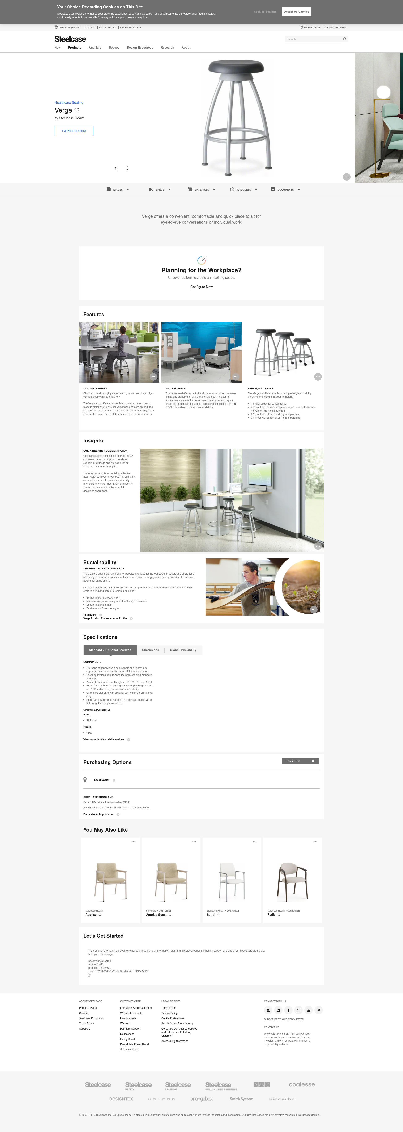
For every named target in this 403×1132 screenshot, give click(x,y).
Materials (202, 189)
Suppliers (84, 1028)
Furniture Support (130, 1028)
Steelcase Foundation (91, 1018)
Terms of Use (168, 1007)
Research (167, 47)
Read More (89, 615)
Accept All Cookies (296, 11)
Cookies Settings (265, 11)
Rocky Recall (127, 1039)
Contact (89, 27)
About (186, 47)
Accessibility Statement (174, 1041)
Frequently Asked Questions (136, 1007)
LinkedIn (278, 1010)
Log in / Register (335, 27)
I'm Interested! (74, 131)
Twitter (298, 1010)
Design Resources (140, 47)
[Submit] (344, 39)
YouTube (308, 1010)
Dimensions (150, 650)
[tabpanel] (237, 118)
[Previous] (116, 168)
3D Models (243, 189)
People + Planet (88, 1007)
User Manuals (128, 1018)
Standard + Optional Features (110, 650)
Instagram (268, 1010)
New (58, 47)
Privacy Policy (169, 1013)
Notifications (127, 1033)
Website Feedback (130, 1013)
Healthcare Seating (69, 102)
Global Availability (183, 650)
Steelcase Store (129, 1049)
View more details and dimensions (103, 739)
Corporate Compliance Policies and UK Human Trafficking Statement (179, 1032)
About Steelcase (90, 1001)
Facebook (288, 1010)
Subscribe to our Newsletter (284, 1019)
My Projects (312, 27)
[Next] (128, 168)
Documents (285, 189)
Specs (160, 189)
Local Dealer (101, 780)
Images (118, 189)
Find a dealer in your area (98, 814)
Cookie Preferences (172, 1018)
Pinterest (318, 1010)
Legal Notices (170, 1001)
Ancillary (95, 47)
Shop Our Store (130, 27)
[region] (201, 12)
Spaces (114, 47)
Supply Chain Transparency (177, 1023)
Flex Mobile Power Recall (134, 1044)
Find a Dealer (107, 27)
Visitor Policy (86, 1023)
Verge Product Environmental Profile (105, 618)
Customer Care (130, 1001)
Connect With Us (275, 1001)
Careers (83, 1013)
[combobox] (316, 39)
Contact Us (294, 761)
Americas (69, 27)
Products (74, 47)
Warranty (125, 1023)
